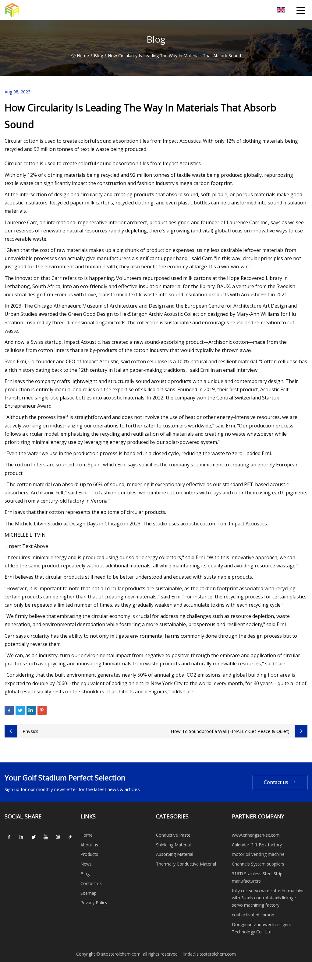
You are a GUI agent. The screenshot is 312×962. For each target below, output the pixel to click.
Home (83, 55)
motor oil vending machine (258, 854)
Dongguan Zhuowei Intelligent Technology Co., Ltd (261, 928)
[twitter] (33, 837)
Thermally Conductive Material (186, 864)
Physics (30, 731)
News (86, 864)
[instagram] (57, 837)
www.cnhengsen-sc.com (256, 835)
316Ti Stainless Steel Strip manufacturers (257, 877)
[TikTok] (70, 837)
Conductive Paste (173, 835)
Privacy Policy (93, 902)
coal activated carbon (253, 915)
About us (89, 845)
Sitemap (88, 893)
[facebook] (9, 837)
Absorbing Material (174, 854)
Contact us (276, 782)
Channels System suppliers (258, 864)
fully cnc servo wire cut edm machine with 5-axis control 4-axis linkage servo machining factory (268, 898)
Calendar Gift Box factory (257, 845)
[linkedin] (21, 837)
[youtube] (45, 837)
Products (89, 854)
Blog (98, 55)
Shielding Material (173, 845)
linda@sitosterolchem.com (209, 954)
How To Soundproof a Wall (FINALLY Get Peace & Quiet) (230, 731)
